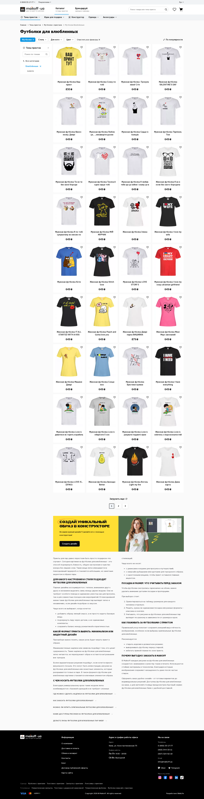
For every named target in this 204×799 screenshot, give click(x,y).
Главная (23, 25)
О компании (66, 743)
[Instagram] (160, 777)
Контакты (65, 758)
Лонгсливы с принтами (94, 784)
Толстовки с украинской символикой (69, 788)
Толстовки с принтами (55, 784)
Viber (163, 768)
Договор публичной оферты (74, 768)
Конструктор (78, 17)
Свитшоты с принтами (74, 784)
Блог (63, 763)
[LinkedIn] (176, 777)
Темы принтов (30, 17)
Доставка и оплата (70, 748)
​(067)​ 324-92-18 (165, 754)
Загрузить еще (117, 499)
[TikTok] (182, 777)
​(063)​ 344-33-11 (165, 750)
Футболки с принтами (53, 25)
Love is (30, 71)
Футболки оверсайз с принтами (120, 788)
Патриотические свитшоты (42, 788)
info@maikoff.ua (165, 762)
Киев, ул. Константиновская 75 (123, 746)
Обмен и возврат (69, 753)
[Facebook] (165, 777)
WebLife (180, 793)
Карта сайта (67, 773)
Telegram (175, 768)
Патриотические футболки (95, 788)
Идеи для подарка (53, 17)
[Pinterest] (171, 777)
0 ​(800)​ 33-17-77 (27, 2)
